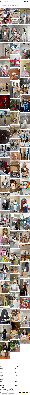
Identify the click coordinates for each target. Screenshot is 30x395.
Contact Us (16, 385)
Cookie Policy (2, 385)
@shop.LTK (1, 371)
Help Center (16, 382)
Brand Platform (17, 372)
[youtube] (27, 392)
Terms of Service (2, 382)
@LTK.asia (1, 379)
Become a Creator (17, 371)
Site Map (16, 384)
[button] (29, 1)
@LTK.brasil (1, 376)
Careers (16, 376)
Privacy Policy (2, 384)
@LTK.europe (2, 375)
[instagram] (29, 392)
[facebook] (26, 392)
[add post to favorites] (8, 23)
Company (16, 375)
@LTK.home (1, 372)
